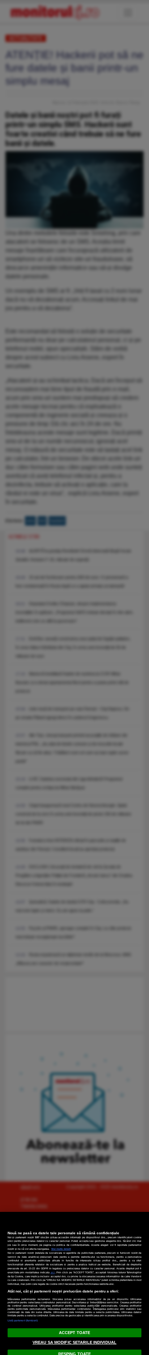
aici (53, 1272)
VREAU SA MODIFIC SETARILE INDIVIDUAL (74, 1342)
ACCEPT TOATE (74, 1332)
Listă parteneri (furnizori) (23, 1320)
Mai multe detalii (61, 1249)
